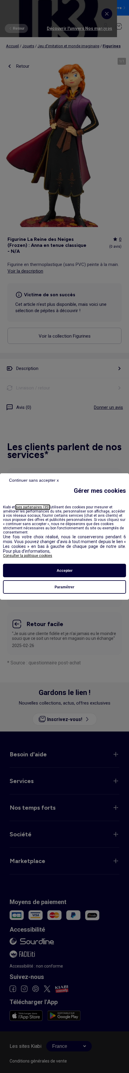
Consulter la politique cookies (27, 556)
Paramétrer (64, 587)
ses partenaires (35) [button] (33, 507)
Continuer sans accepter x (34, 480)
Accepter (65, 571)
